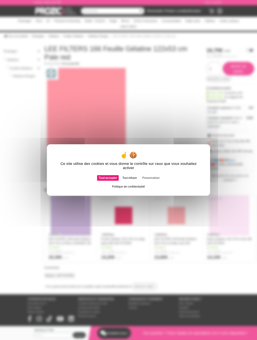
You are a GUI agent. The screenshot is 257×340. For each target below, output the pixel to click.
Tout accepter (108, 177)
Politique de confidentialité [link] (128, 186)
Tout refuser (129, 177)
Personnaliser (151, 177)
